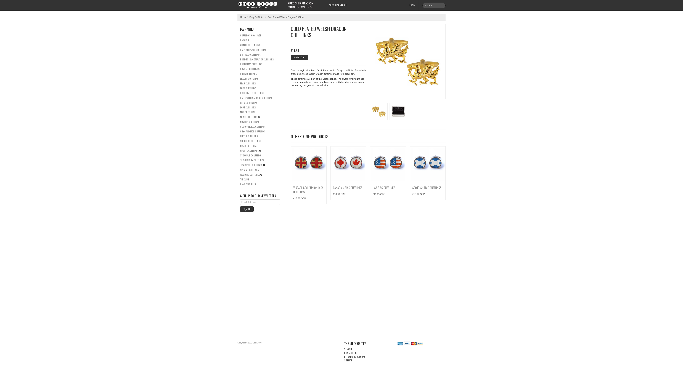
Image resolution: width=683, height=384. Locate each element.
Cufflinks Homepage (250, 35)
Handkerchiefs (248, 184)
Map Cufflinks (247, 112)
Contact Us (350, 353)
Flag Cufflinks (256, 17)
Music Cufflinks (248, 117)
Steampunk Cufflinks (251, 155)
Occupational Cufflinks (253, 126)
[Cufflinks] (279, 4)
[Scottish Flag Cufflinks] (428, 164)
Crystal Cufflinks (250, 69)
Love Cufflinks (248, 107)
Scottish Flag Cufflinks (426, 188)
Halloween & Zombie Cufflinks (256, 98)
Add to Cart (299, 57)
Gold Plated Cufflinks (252, 93)
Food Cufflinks (248, 88)
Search (348, 349)
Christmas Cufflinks (251, 64)
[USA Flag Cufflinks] (388, 164)
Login (412, 5)
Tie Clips (244, 179)
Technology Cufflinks (252, 160)
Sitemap (348, 360)
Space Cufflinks (248, 146)
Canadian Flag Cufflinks (347, 188)
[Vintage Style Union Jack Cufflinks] (309, 164)
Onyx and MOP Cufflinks (252, 131)
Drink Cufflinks (248, 74)
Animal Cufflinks (249, 45)
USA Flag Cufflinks (384, 188)
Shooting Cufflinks (250, 141)
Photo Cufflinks (249, 136)
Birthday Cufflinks (250, 54)
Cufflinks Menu (337, 5)
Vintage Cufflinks (249, 170)
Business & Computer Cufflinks (257, 59)
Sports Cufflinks (249, 150)
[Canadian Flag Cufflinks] (348, 164)
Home (243, 17)
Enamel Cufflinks (249, 78)
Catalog (244, 40)
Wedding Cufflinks (250, 174)
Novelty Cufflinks (249, 122)
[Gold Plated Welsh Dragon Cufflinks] (408, 62)
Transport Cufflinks (251, 165)
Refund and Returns (354, 356)
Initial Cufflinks (248, 102)
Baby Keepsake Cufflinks (253, 50)
